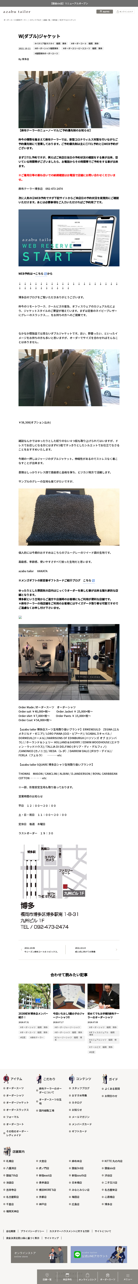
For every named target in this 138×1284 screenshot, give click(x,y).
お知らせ (77, 1109)
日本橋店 (77, 1182)
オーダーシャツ (15, 1095)
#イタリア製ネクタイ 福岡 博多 (50, 43)
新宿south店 (79, 1175)
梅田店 (75, 1197)
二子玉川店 (111, 1182)
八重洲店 (11, 1168)
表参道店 (44, 1182)
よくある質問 (112, 1088)
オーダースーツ (15, 1088)
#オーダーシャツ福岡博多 (46, 48)
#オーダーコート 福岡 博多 (85, 43)
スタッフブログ (81, 1088)
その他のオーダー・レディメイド (17, 1133)
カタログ (77, 1102)
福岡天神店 (12, 1211)
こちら (39, 273)
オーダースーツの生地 (50, 1101)
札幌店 (10, 1161)
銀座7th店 (12, 1175)
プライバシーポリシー (32, 1231)
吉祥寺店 (11, 1189)
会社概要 (10, 1231)
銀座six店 (110, 1168)
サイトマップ (52, 1238)
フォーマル (12, 1117)
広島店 (75, 1204)
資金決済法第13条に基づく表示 (22, 1238)
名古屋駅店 (12, 1197)
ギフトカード (79, 1131)
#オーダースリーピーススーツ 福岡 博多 (82, 48)
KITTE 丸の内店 (114, 1161)
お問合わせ (111, 1096)
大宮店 (43, 1161)
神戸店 (43, 1204)
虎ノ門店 (44, 1168)
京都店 (43, 1197)
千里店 (10, 1204)
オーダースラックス (17, 1109)
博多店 (108, 1204)
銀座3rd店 (78, 1168)
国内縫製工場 (46, 1110)
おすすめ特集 (79, 1095)
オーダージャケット (17, 1102)
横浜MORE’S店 (47, 1189)
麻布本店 (77, 1161)
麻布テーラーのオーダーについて (50, 1090)
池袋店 (10, 1182)
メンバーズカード (82, 1124)
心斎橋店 (110, 1197)
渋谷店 (108, 1175)
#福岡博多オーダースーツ (46, 53)
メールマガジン (81, 1117)
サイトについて (103, 1231)
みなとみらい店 (81, 1189)
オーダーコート (15, 1124)
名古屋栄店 (111, 1189)
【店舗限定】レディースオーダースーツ (69, 3)
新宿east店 (45, 1175)
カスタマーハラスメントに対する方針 (69, 1231)
